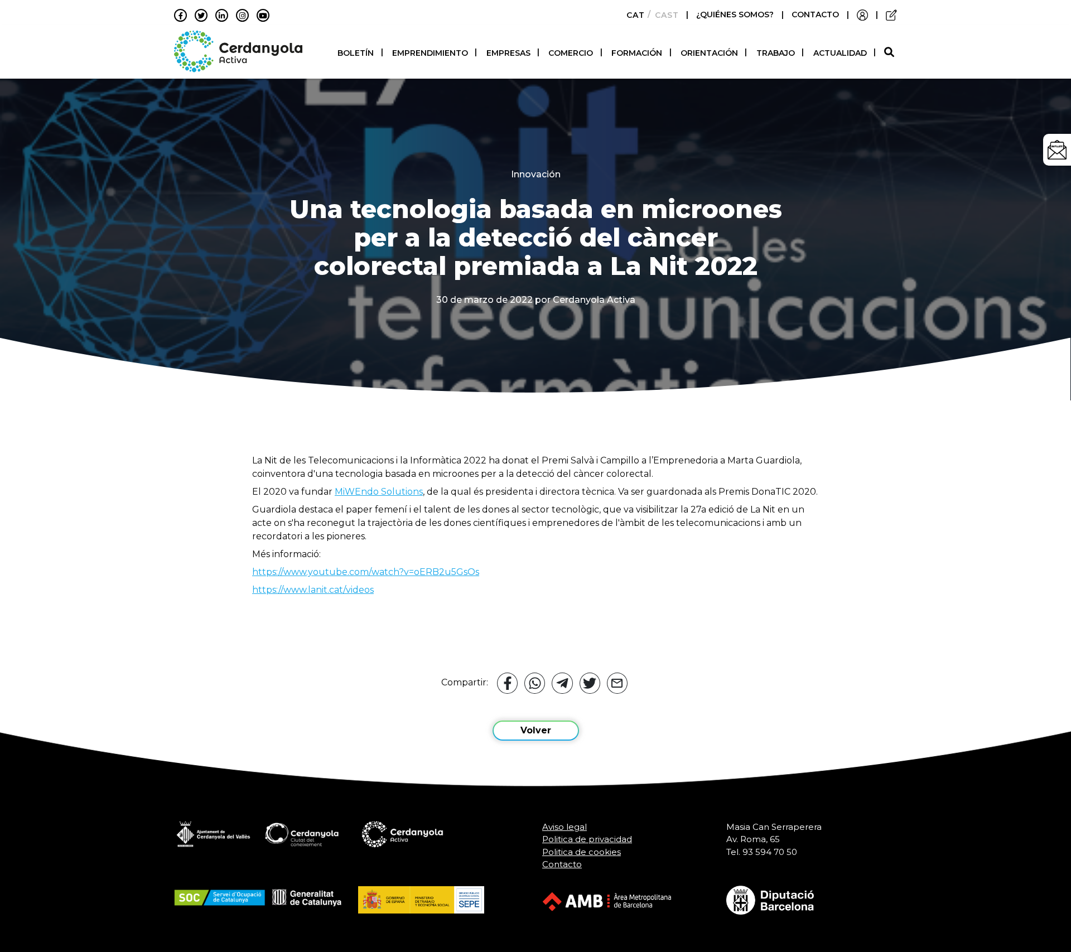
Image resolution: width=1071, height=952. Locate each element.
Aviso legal (564, 826)
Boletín (355, 53)
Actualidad (840, 53)
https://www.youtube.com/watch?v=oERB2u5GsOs (365, 572)
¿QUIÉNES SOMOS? (736, 14)
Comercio (570, 53)
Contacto (562, 864)
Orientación (709, 53)
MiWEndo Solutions (379, 491)
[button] (890, 52)
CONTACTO (815, 14)
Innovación (536, 174)
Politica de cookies (581, 852)
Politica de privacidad (587, 839)
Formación (636, 53)
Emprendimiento (430, 53)
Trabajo (775, 53)
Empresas (508, 53)
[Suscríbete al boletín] (1057, 150)
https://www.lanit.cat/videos (313, 589)
